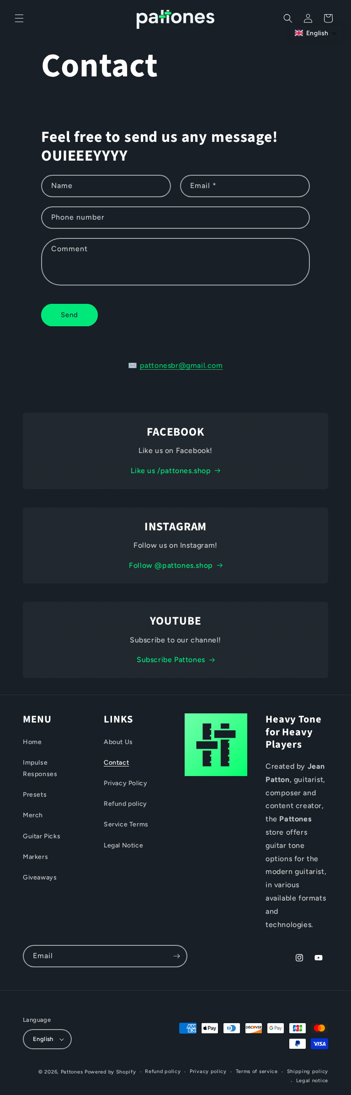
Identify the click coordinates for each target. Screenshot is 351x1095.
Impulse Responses (40, 768)
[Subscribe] (176, 956)
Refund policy (125, 804)
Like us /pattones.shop (171, 470)
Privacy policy (208, 1071)
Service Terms (126, 824)
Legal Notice (123, 845)
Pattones (72, 1072)
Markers (35, 857)
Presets (35, 794)
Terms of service (257, 1071)
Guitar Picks (41, 836)
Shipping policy (308, 1071)
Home (32, 742)
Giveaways (40, 877)
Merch (33, 815)
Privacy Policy (125, 783)
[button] (19, 18)
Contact (116, 762)
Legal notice (312, 1081)
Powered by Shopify (110, 1072)
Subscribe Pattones (171, 659)
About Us (118, 742)
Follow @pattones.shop (171, 565)
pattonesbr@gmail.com (181, 365)
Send (69, 315)
